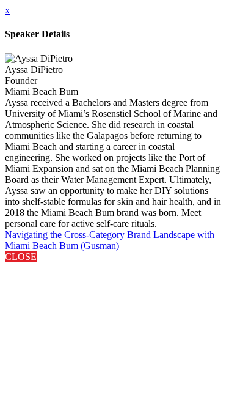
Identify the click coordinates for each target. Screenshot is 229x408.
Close (21, 256)
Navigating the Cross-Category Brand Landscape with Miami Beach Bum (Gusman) (109, 240)
